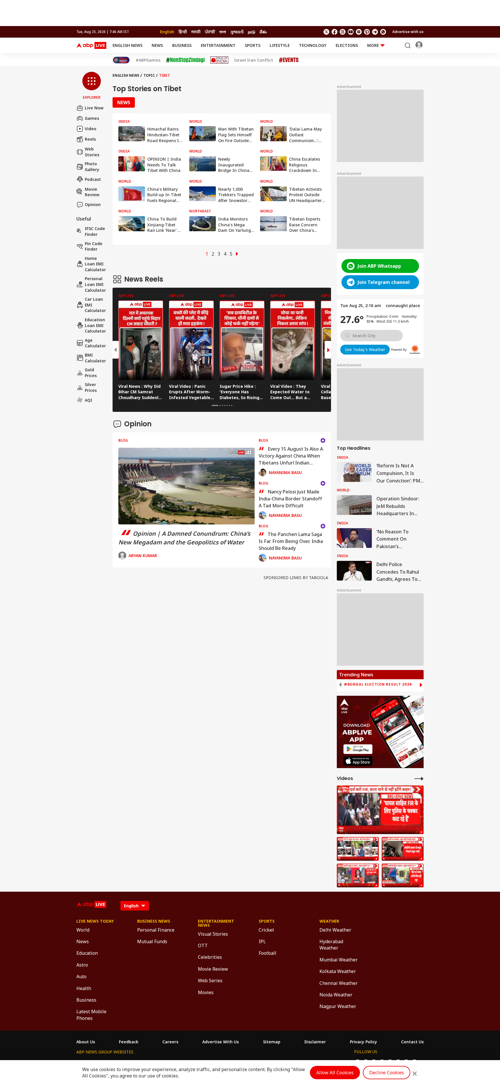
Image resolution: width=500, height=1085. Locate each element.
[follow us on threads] (342, 31)
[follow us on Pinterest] (366, 31)
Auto (81, 976)
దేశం (263, 31)
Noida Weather (335, 995)
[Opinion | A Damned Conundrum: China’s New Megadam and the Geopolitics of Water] (186, 486)
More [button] (373, 45)
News (157, 45)
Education (87, 953)
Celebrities (210, 957)
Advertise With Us (220, 1042)
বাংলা (222, 31)
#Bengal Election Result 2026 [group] (378, 684)
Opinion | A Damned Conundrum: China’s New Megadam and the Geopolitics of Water (184, 538)
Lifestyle (280, 45)
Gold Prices (91, 372)
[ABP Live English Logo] (91, 45)
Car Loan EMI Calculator (95, 304)
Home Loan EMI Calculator (95, 264)
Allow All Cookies (335, 1072)
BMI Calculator (95, 357)
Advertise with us (408, 31)
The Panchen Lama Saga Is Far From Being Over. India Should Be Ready (291, 541)
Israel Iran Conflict (253, 60)
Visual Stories (213, 934)
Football (267, 953)
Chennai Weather (338, 983)
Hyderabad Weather (331, 944)
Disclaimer (315, 1042)
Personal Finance (155, 930)
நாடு (251, 31)
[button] (91, 86)
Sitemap (271, 1042)
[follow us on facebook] (334, 31)
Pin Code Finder (93, 246)
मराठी (196, 31)
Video (90, 128)
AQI (88, 400)
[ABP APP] (357, 749)
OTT (203, 945)
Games (92, 118)
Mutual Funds (152, 941)
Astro (82, 965)
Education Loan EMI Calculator (95, 325)
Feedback (128, 1042)
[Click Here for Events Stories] (289, 60)
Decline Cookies (386, 1072)
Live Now (94, 108)
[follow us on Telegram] (375, 31)
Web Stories (92, 151)
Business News (153, 921)
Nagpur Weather (337, 1006)
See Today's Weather (365, 349)
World (82, 930)
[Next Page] (237, 254)
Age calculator (95, 343)
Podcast (93, 179)
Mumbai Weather (338, 960)
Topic (149, 75)
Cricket (266, 930)
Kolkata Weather (337, 971)
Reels (90, 139)
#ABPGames (148, 60)
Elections (347, 45)
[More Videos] (419, 778)
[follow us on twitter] (326, 31)
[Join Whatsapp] (383, 31)
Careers (170, 1042)
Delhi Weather (335, 930)
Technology (312, 45)
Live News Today (95, 921)
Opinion (93, 204)
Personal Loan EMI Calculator (95, 284)
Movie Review (92, 191)
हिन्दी (183, 31)
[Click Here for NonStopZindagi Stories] (185, 60)
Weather (329, 921)
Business (182, 45)
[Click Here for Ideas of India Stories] (219, 60)
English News (127, 45)
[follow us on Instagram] (358, 31)
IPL (262, 941)
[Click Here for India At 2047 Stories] (121, 60)
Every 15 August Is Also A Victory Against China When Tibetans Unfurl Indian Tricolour (291, 455)
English (167, 31)
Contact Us (412, 1042)
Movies (206, 992)
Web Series (210, 980)
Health (83, 988)
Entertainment (218, 45)
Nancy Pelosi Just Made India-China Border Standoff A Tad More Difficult (290, 498)
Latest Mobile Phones (91, 1014)
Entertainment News (216, 923)
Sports (252, 45)
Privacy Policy (363, 1042)
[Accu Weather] (415, 349)
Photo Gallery (92, 166)
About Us (85, 1042)
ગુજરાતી (237, 31)
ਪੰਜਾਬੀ (210, 31)
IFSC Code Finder (95, 231)
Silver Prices (91, 387)
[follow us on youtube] (350, 31)
